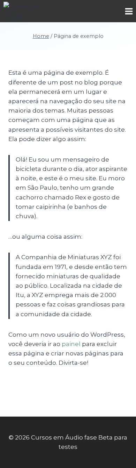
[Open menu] (128, 11)
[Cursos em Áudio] (29, 11)
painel (71, 343)
